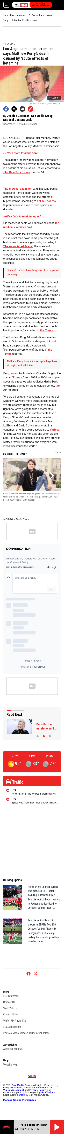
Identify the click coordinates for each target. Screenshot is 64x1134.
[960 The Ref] (32, 4)
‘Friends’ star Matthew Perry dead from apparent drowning (33, 272)
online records (46, 201)
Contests (47, 15)
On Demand (34, 15)
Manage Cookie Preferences (19, 1099)
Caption (54, 97)
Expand (10, 454)
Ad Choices (48, 1092)
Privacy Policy (37, 1090)
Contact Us (9, 1002)
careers (21, 1094)
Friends (18, 377)
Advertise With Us (20, 20)
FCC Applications (12, 1026)
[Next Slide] (51, 475)
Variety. (55, 429)
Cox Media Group (22, 1085)
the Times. (47, 330)
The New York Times (16, 172)
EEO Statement (11, 996)
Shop (5, 20)
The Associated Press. (18, 246)
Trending (9, 44)
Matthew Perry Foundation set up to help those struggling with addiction (32, 363)
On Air (22, 15)
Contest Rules (10, 1014)
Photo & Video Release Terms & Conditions (26, 1033)
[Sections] (6, 5)
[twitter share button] (14, 109)
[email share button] (22, 109)
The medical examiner (18, 188)
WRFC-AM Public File (14, 1020)
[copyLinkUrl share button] (30, 109)
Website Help (10, 1064)
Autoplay (23, 454)
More (35, 20)
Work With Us (10, 1008)
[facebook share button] (6, 109)
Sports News (9, 15)
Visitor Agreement (13, 1090)
